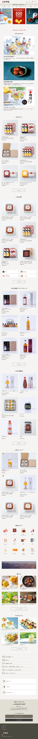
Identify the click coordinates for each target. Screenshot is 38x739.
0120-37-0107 (20, 704)
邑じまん (35, 6)
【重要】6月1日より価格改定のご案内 (19, 30)
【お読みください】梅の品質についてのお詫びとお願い (11, 669)
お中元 (9, 6)
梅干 (16, 6)
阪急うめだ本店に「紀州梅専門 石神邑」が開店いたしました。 (13, 666)
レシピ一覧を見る (19, 648)
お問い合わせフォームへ (19, 716)
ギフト (13, 6)
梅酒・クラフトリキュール (23, 6)
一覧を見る (19, 190)
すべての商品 (3, 6)
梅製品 (31, 6)
